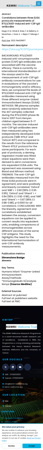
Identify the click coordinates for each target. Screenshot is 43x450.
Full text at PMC (11, 301)
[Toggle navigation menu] (38, 3)
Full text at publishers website (19, 298)
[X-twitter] (5, 367)
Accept (32, 446)
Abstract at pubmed (14, 295)
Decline (11, 446)
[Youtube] (20, 367)
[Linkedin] (13, 367)
